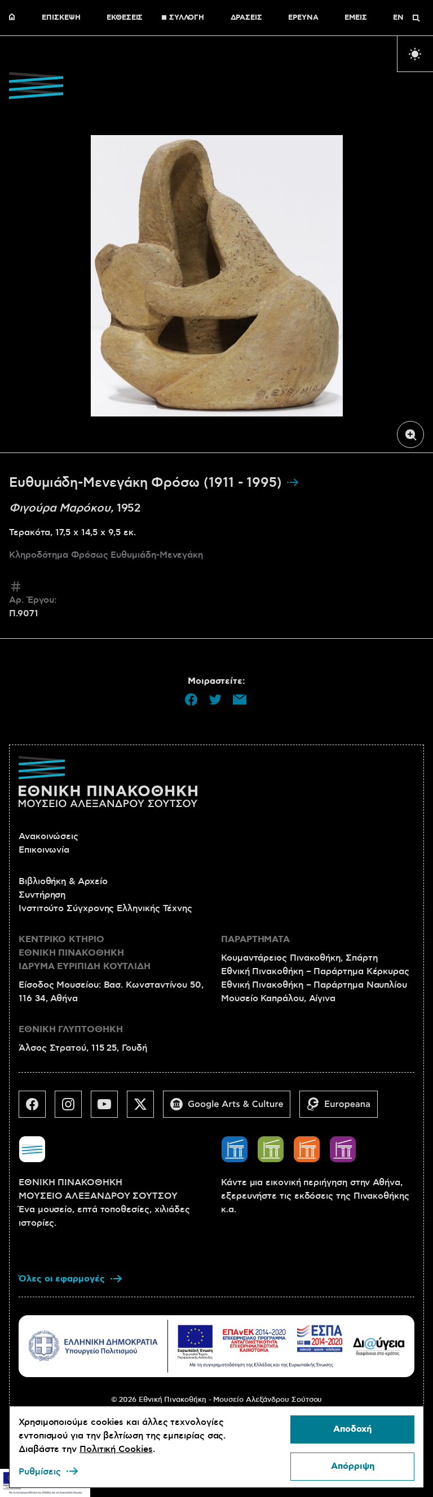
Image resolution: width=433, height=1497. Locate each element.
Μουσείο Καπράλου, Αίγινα (278, 998)
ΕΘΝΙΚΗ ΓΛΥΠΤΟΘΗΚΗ (71, 1030)
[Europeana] (343, 1109)
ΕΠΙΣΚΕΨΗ (61, 18)
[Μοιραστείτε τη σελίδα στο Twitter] (215, 700)
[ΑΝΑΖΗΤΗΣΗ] (416, 18)
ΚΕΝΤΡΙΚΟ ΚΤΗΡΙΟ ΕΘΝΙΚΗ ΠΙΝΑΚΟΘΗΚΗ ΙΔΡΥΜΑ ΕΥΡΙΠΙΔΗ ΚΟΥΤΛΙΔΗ (85, 953)
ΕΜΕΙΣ (355, 18)
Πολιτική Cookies (116, 1449)
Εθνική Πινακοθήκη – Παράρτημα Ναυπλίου (314, 984)
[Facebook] (37, 1109)
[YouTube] (109, 1109)
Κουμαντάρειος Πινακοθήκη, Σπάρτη (299, 957)
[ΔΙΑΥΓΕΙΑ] (378, 1346)
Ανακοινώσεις (48, 836)
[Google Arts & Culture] (231, 1109)
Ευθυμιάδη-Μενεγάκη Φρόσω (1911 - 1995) (147, 482)
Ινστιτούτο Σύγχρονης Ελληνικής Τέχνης (105, 908)
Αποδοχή (352, 1429)
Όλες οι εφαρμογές (62, 1279)
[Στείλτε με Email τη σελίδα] (240, 700)
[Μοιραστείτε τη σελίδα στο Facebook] (191, 700)
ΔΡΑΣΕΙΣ (246, 18)
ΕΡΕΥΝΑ (303, 18)
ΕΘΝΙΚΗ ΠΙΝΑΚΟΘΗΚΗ (14, 18)
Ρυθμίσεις (40, 1471)
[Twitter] (145, 1109)
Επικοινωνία (44, 849)
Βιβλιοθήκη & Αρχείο (63, 881)
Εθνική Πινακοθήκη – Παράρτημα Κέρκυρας (315, 971)
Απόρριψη (352, 1466)
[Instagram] (73, 1109)
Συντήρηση (42, 894)
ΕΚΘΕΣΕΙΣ (125, 18)
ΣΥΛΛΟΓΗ (186, 18)
